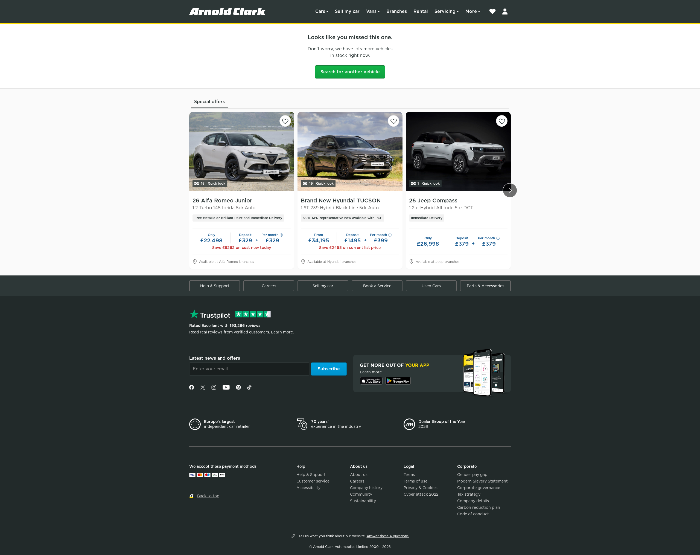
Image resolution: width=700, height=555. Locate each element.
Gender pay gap (472, 474)
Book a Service (377, 286)
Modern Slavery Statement (482, 481)
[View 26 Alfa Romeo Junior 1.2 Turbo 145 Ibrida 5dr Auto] (241, 151)
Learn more (371, 372)
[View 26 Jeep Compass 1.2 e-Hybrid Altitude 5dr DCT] (458, 151)
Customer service (312, 481)
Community (361, 494)
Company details (473, 501)
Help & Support (214, 286)
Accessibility (308, 488)
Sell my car (347, 11)
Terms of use (415, 481)
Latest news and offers (214, 358)
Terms (409, 474)
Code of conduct (473, 514)
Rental (420, 11)
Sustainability (363, 501)
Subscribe (329, 368)
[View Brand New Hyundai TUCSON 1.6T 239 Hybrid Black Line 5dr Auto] (350, 151)
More (471, 11)
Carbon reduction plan (478, 507)
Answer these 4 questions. (388, 536)
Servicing (445, 11)
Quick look (213, 183)
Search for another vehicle (350, 71)
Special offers (209, 101)
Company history (366, 488)
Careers (269, 286)
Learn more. (282, 332)
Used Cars (431, 286)
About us (359, 474)
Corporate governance (478, 488)
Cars (320, 11)
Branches (396, 11)
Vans (371, 11)
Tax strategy (468, 494)
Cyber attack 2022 (421, 494)
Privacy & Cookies (421, 488)
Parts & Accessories (485, 286)
